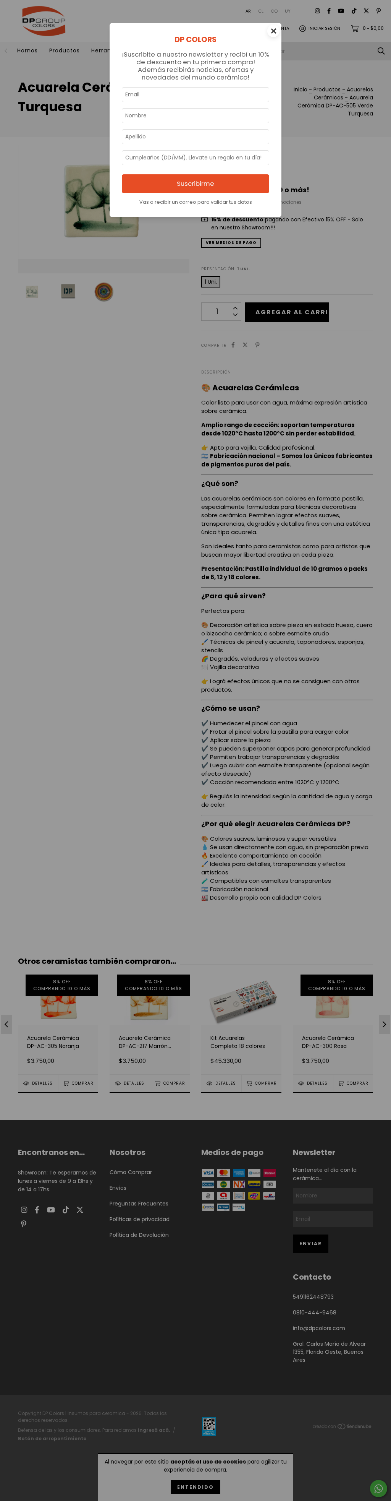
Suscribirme (195, 183)
